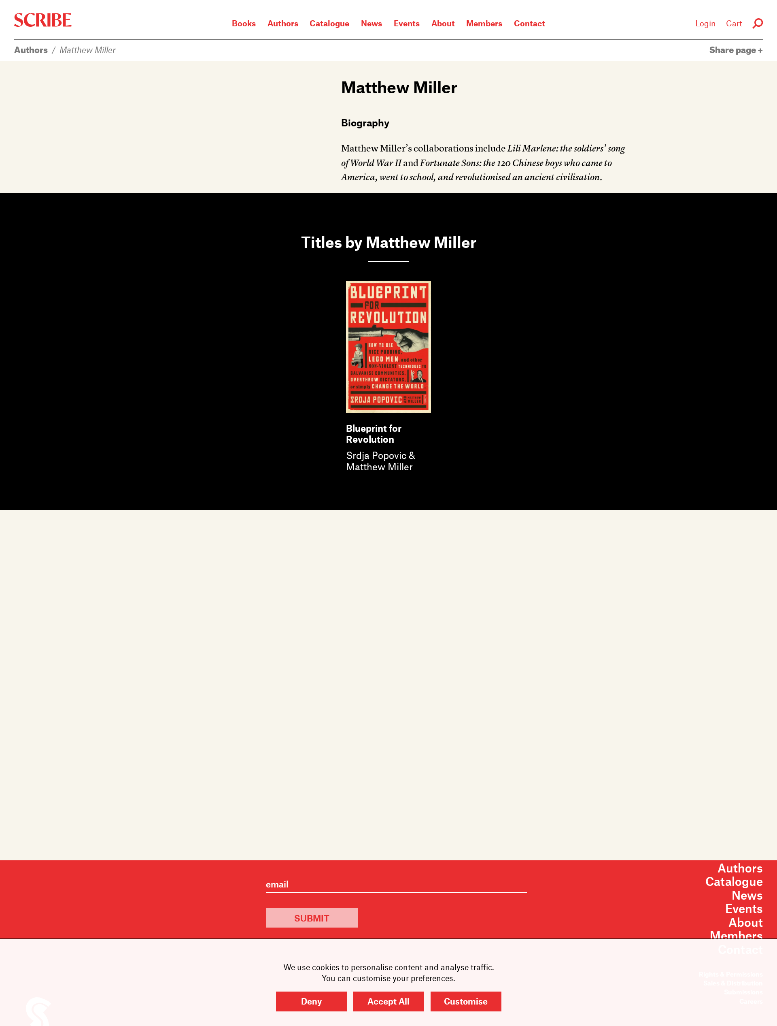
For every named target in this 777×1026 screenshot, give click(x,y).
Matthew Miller (87, 50)
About (443, 23)
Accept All (388, 1001)
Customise (466, 1001)
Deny (311, 1001)
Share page (733, 50)
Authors (282, 23)
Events (407, 23)
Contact (529, 23)
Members (484, 23)
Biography (365, 122)
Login (705, 23)
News (371, 23)
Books (244, 23)
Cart (734, 23)
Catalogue (329, 23)
